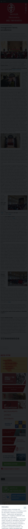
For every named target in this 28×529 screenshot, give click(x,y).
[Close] (24, 507)
